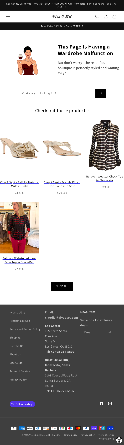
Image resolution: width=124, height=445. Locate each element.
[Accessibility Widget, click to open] (119, 440)
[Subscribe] (110, 332)
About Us (15, 354)
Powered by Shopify (50, 435)
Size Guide (16, 363)
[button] (8, 16)
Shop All (62, 286)
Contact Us (16, 346)
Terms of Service (20, 371)
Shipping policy (106, 438)
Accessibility (17, 312)
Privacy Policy (18, 379)
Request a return (20, 320)
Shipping (15, 337)
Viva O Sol (34, 435)
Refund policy (70, 435)
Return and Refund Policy (25, 329)
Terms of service (106, 435)
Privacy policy (88, 435)
